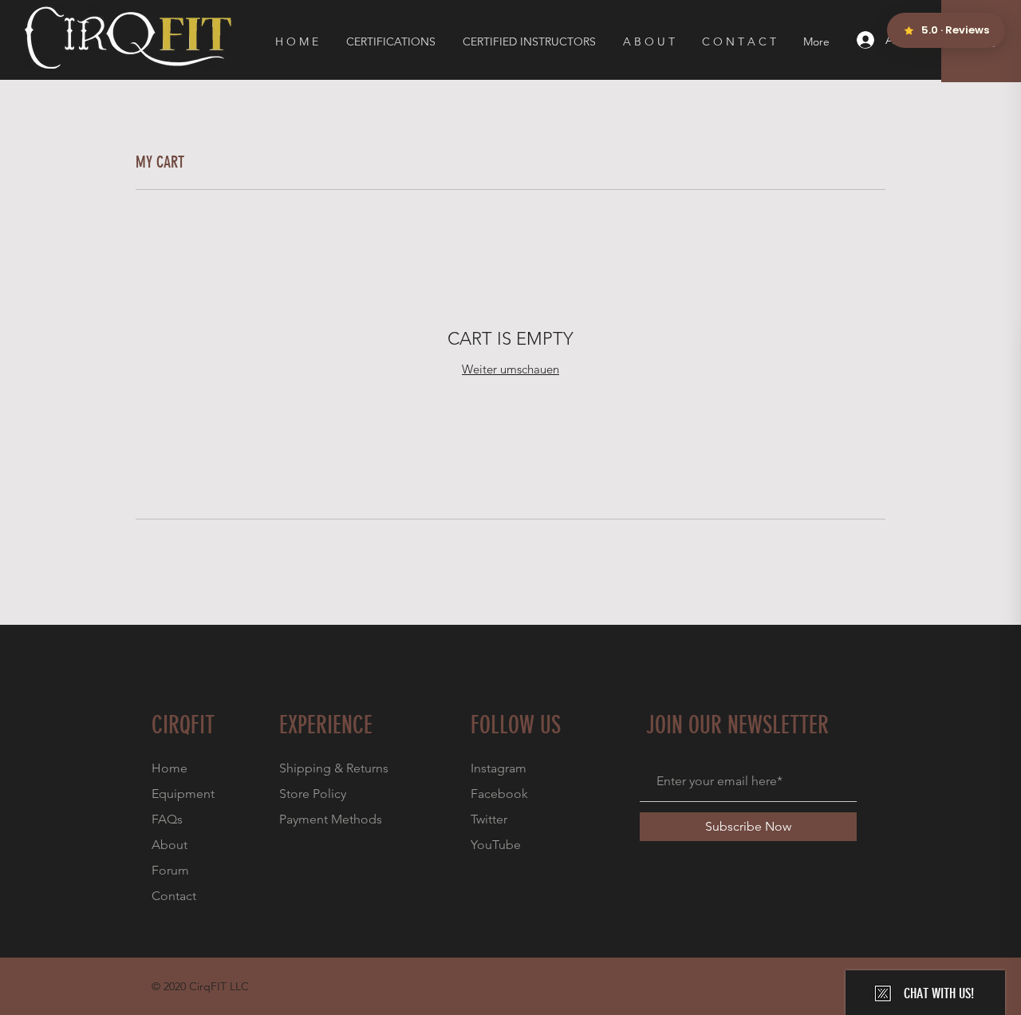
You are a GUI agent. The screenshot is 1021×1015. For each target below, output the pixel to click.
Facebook (499, 793)
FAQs (167, 819)
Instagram (498, 768)
